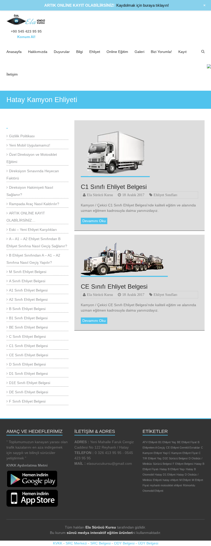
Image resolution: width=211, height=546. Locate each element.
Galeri (139, 52)
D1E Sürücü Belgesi (175, 458)
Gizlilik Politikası (22, 136)
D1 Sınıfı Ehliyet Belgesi (28, 373)
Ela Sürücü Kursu (100, 195)
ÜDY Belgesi (148, 543)
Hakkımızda (37, 52)
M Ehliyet (185, 479)
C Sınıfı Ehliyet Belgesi (27, 336)
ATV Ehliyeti (150, 442)
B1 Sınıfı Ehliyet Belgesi (28, 318)
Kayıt (182, 52)
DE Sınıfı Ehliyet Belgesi (28, 392)
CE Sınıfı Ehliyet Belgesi (114, 286)
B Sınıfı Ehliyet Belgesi (27, 309)
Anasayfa (14, 52)
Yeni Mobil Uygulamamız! (29, 145)
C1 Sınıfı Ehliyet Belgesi (114, 186)
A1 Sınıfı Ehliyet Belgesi (28, 290)
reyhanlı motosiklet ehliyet (166, 485)
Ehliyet (94, 52)
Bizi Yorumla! (161, 52)
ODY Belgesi (124, 543)
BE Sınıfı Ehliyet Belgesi (28, 327)
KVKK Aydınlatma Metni (27, 465)
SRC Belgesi (100, 543)
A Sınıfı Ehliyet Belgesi (27, 281)
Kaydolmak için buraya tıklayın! (142, 5)
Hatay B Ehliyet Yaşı (172, 469)
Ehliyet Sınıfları (165, 195)
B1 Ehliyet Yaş (167, 442)
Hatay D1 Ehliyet (165, 474)
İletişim (12, 74)
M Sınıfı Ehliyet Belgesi (27, 272)
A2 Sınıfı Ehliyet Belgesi (28, 299)
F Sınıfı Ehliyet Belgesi (27, 401)
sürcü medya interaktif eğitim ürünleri (100, 533)
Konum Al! (26, 37)
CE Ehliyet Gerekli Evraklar (183, 447)
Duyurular (62, 52)
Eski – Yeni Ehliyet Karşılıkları (33, 230)
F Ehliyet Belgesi (183, 463)
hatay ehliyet (170, 479)
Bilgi (79, 52)
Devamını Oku (94, 221)
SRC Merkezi (76, 543)
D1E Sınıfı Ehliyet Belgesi (29, 383)
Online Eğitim (117, 52)
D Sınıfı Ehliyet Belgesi (27, 364)
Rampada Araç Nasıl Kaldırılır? (34, 204)
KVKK (57, 543)
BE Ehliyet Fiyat (187, 442)
